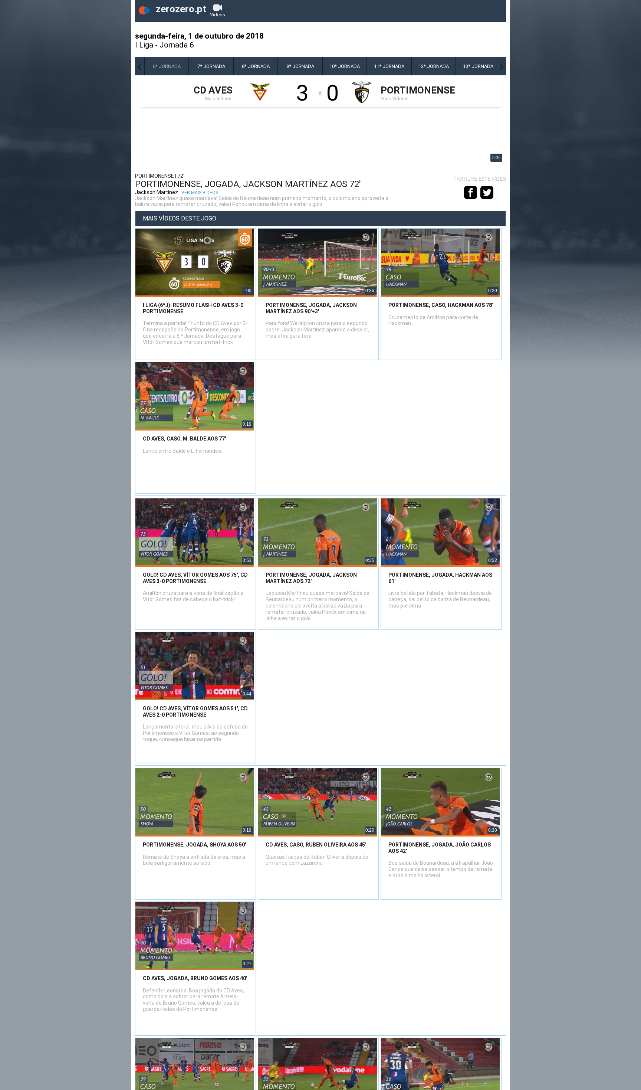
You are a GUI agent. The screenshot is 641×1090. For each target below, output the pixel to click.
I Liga (144, 44)
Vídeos (217, 14)
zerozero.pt (180, 8)
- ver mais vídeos (198, 192)
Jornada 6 (177, 44)
